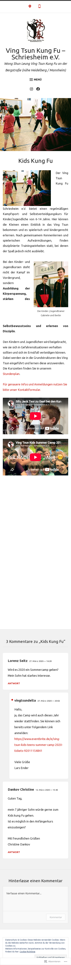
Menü (38, 79)
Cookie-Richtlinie (27, 952)
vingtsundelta (25, 700)
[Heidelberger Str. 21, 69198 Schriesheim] (30, 7)
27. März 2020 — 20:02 (48, 701)
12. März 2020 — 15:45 (47, 790)
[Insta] (32, 89)
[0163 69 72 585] (39, 7)
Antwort (14, 683)
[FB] (39, 89)
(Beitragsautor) (12, 700)
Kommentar (56, 917)
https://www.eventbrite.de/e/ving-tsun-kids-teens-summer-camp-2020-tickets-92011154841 (38, 744)
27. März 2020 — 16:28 (40, 661)
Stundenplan (11, 373)
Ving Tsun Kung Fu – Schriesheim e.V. (35, 54)
